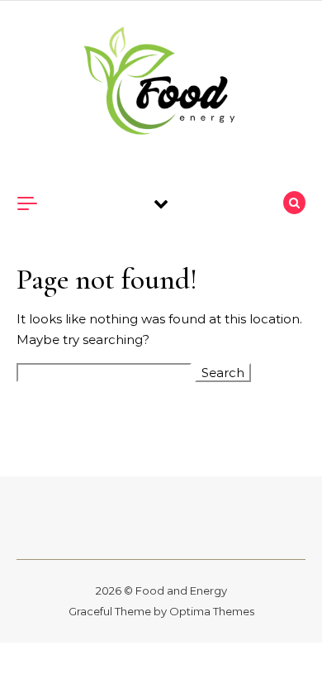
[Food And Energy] (161, 83)
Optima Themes (211, 611)
